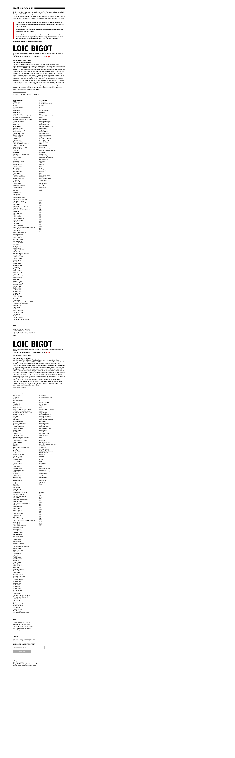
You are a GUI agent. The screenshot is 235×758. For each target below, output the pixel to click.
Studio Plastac (17, 295)
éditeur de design (29, 53)
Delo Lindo (16, 150)
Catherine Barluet (18, 135)
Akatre (15, 105)
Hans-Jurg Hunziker (19, 185)
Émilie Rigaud (17, 157)
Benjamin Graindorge (19, 130)
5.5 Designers (17, 102)
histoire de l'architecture (46, 157)
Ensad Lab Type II (18, 161)
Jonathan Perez (17, 208)
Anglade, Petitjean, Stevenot (21, 117)
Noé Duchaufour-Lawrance (21, 253)
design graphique (44, 130)
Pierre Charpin (17, 270)
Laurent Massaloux (18, 218)
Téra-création (17, 300)
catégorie (24, 41)
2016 (40, 216)
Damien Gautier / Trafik (20, 147)
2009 (40, 228)
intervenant (16, 41)
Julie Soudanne (17, 213)
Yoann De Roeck (18, 312)
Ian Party (15, 190)
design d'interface (44, 124)
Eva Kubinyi (16, 168)
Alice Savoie (16, 110)
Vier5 (14, 309)
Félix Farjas (16, 173)
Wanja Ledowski (18, 310)
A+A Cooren (16, 103)
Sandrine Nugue (17, 281)
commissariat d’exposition (46, 116)
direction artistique (44, 140)
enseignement (43, 145)
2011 (40, 224)
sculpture (41, 185)
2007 (40, 231)
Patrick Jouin (17, 263)
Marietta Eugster (18, 234)
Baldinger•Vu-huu (18, 128)
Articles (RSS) (17, 665)
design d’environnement (46, 126)
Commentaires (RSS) (29, 665)
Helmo (15, 189)
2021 (40, 207)
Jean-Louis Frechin (18, 201)
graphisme (42, 152)
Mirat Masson (17, 248)
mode (40, 168)
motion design (43, 170)
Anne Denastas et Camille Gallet (22, 119)
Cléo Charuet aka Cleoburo (21, 143)
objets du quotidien (44, 175)
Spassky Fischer (18, 286)
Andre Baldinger (17, 114)
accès (36, 41)
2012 (40, 223)
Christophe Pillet (18, 142)
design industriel (43, 131)
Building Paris (17, 131)
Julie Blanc (16, 211)
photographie (42, 177)
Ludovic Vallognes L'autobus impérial (24, 227)
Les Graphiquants (18, 220)
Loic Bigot (32, 48)
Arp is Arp (16, 124)
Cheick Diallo (17, 138)
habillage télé (42, 154)
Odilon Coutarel (17, 258)
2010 (40, 226)
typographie (42, 189)
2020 (40, 209)
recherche (42, 182)
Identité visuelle (43, 159)
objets (40, 173)
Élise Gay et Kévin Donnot (21, 154)
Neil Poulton (16, 251)
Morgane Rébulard (18, 250)
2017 (40, 214)
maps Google (17, 630)
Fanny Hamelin (17, 171)
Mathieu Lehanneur (18, 239)
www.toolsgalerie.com (19, 92)
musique (41, 171)
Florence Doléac (18, 175)
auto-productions (44, 110)
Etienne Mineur (17, 163)
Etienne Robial (17, 164)
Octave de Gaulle (18, 256)
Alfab (14, 109)
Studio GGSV (17, 291)
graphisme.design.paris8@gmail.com (24, 640)
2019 (40, 211)
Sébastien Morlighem (19, 283)
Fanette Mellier (17, 170)
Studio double (17, 290)
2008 (40, 230)
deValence (16, 152)
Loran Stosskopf (18, 225)
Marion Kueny (17, 236)
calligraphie (42, 112)
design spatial (43, 137)
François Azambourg (19, 177)
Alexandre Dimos (18, 107)
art (39, 107)
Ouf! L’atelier (16, 262)
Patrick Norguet (17, 265)
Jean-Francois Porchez (20, 199)
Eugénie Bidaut (17, 166)
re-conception (43, 180)
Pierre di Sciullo (17, 272)
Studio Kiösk (16, 293)
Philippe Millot (17, 269)
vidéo (40, 41)
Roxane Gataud (17, 277)
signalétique (42, 187)
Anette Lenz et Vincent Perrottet (22, 116)
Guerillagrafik (17, 183)
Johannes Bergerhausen (20, 206)
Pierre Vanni (16, 274)
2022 (40, 205)
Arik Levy (16, 123)
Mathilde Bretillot (18, 243)
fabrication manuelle (44, 149)
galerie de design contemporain (44, 53)
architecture (42, 102)
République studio (18, 276)
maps (14, 335)
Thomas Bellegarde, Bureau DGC (23, 302)
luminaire (41, 164)
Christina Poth (17, 140)
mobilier (41, 166)
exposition (42, 147)
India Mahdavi (17, 192)
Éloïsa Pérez (17, 156)
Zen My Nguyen (17, 317)
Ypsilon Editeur (17, 316)
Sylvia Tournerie (17, 296)
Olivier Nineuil (17, 260)
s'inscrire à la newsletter (24, 644)
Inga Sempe (16, 194)
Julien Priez (16, 215)
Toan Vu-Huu (17, 305)
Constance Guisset (31, 94)
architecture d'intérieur (45, 103)
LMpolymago (17, 222)
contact (30, 41)
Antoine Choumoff (18, 121)
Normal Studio (17, 255)
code (40, 114)
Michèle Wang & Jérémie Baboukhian (28, 664)
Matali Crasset (17, 237)
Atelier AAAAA (17, 126)
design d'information (44, 123)
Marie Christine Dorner (19, 232)
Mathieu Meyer (17, 241)
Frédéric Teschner (19, 94)
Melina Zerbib (17, 246)
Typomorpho (16, 307)
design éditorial (43, 128)
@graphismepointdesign (31, 37)
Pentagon (16, 267)
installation (42, 163)
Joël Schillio (16, 204)
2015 (40, 218)
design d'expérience (44, 121)
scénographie (43, 183)
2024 (40, 202)
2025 (40, 200)
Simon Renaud (17, 284)
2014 (40, 219)
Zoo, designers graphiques (21, 319)
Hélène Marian (17, 187)
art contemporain (44, 109)
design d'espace (43, 119)
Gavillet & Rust (17, 182)
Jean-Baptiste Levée (19, 197)
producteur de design (45, 178)
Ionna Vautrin (17, 196)
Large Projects (17, 216)
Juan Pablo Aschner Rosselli (21, 210)
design (21, 53)
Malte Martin (16, 229)
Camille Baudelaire (18, 133)
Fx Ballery (16, 180)
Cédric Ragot (17, 137)
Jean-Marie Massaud (19, 203)
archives (15, 53)
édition (40, 143)
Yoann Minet (16, 314)
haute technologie (44, 156)
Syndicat (15, 298)
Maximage (16, 244)
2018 (40, 212)
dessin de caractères (45, 138)
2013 (40, 221)
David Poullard (17, 149)
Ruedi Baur (16, 279)
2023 (40, 204)
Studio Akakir (17, 288)
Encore (15, 159)
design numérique (44, 133)
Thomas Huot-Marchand (20, 303)
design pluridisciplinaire (45, 135)
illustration (42, 161)
